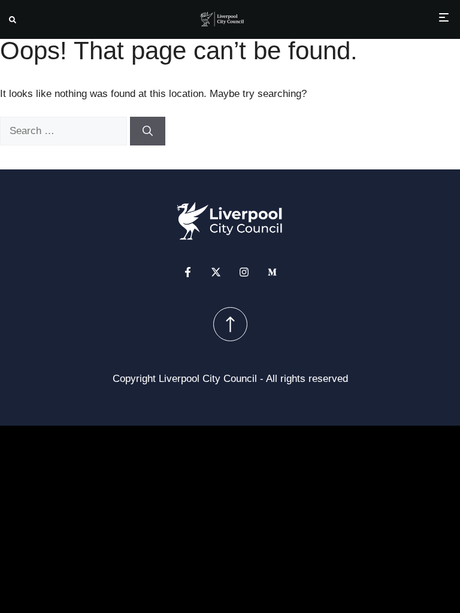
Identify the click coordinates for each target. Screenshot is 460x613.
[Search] (147, 131)
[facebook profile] (188, 272)
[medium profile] (272, 272)
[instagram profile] (244, 272)
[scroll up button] (230, 324)
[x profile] (216, 272)
